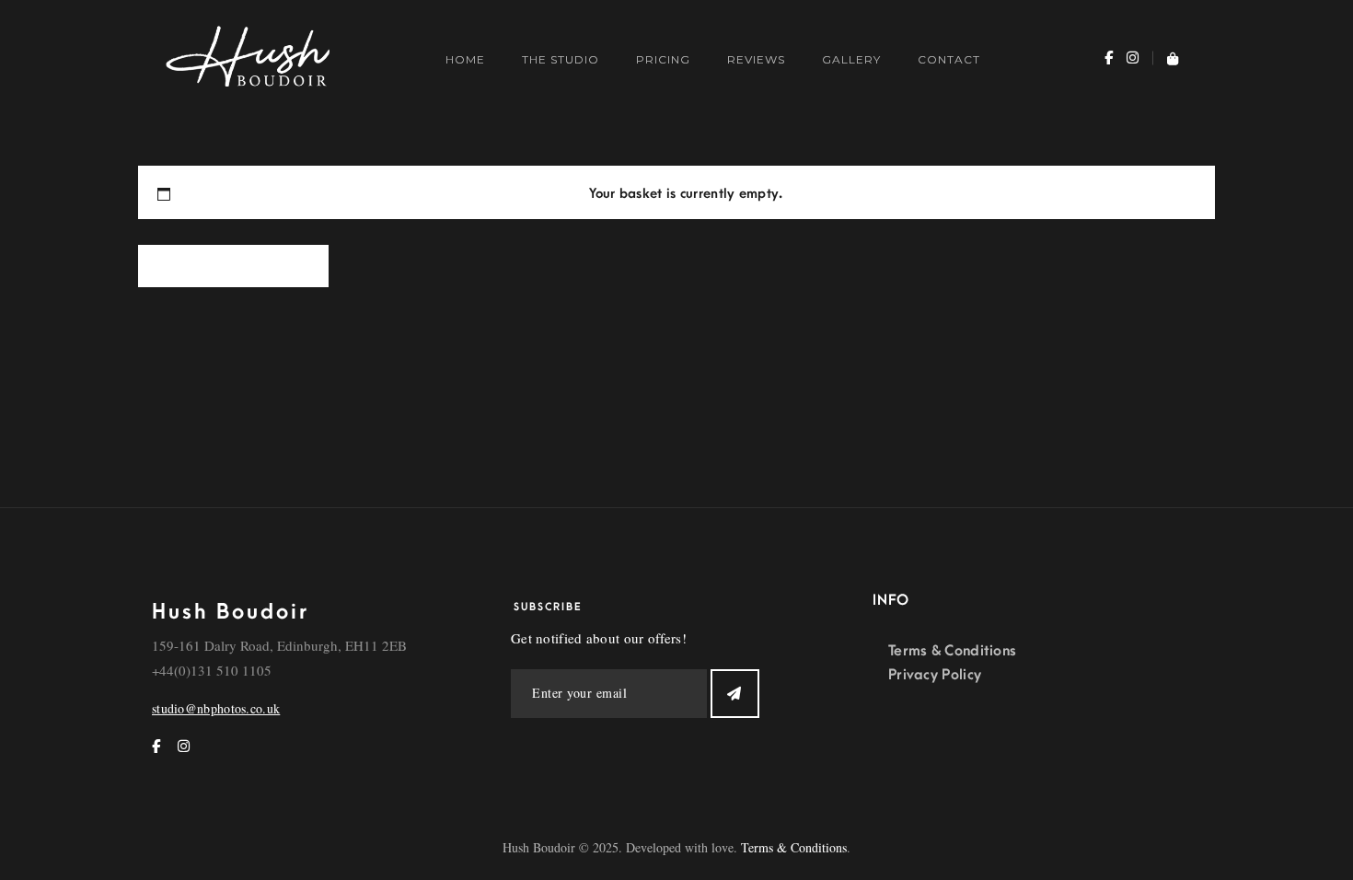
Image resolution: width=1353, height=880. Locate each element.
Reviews (756, 59)
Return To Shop (233, 267)
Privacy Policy (934, 674)
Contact (949, 59)
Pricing (663, 59)
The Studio (560, 59)
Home (465, 59)
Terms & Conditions (952, 651)
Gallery (851, 59)
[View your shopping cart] (1165, 59)
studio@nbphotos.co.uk (216, 708)
